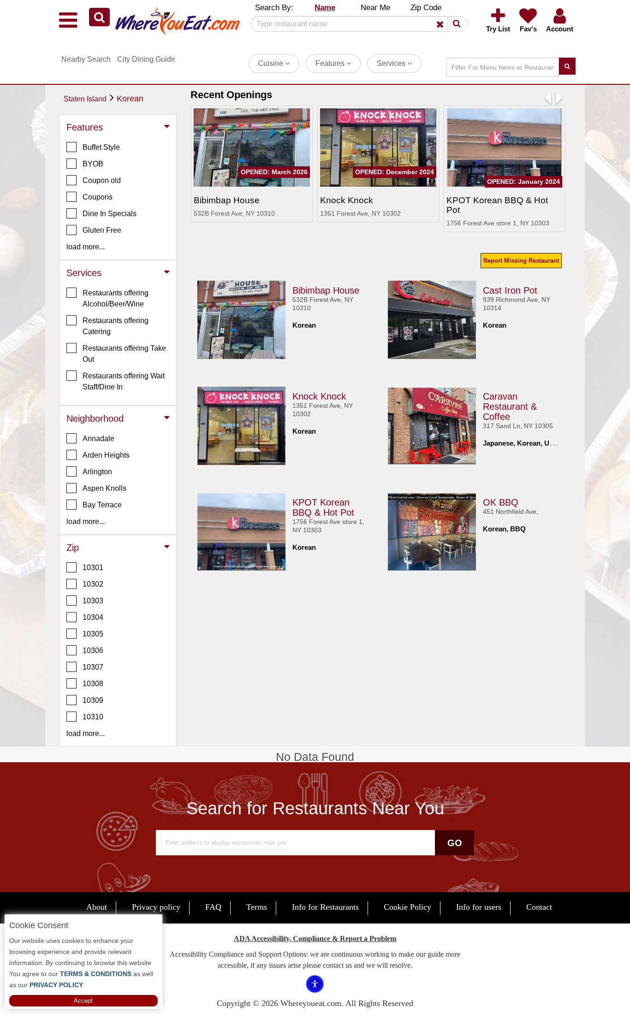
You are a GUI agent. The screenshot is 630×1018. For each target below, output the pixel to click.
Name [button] (325, 7)
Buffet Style (101, 147)
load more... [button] (85, 247)
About (96, 907)
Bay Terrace (102, 505)
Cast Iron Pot (510, 290)
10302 (93, 584)
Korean (130, 98)
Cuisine (271, 63)
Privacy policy (156, 907)
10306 (93, 650)
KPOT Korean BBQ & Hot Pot (323, 507)
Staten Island (85, 99)
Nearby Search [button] (86, 59)
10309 (93, 700)
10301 (93, 567)
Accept (83, 1000)
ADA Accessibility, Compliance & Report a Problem (315, 938)
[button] (99, 17)
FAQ (213, 907)
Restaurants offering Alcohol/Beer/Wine (116, 298)
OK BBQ (500, 502)
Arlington (97, 472)
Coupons (98, 197)
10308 (93, 684)
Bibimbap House (325, 290)
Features (330, 63)
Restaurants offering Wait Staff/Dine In (124, 381)
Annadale (98, 438)
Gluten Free (102, 230)
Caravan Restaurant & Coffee (510, 406)
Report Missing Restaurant (521, 260)
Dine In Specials (110, 214)
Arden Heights (106, 455)
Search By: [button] (274, 7)
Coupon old (102, 180)
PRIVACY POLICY (55, 985)
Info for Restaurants (325, 907)
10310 (93, 717)
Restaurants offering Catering (116, 326)
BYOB (93, 164)
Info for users (478, 907)
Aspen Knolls (104, 488)
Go (454, 843)
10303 (93, 601)
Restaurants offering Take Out (124, 353)
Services (392, 63)
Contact (539, 907)
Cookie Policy (407, 907)
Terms (256, 907)
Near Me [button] (375, 7)
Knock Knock (319, 396)
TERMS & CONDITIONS (94, 973)
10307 (93, 667)
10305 (93, 634)
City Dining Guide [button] (146, 59)
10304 (93, 617)
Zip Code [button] (425, 7)
